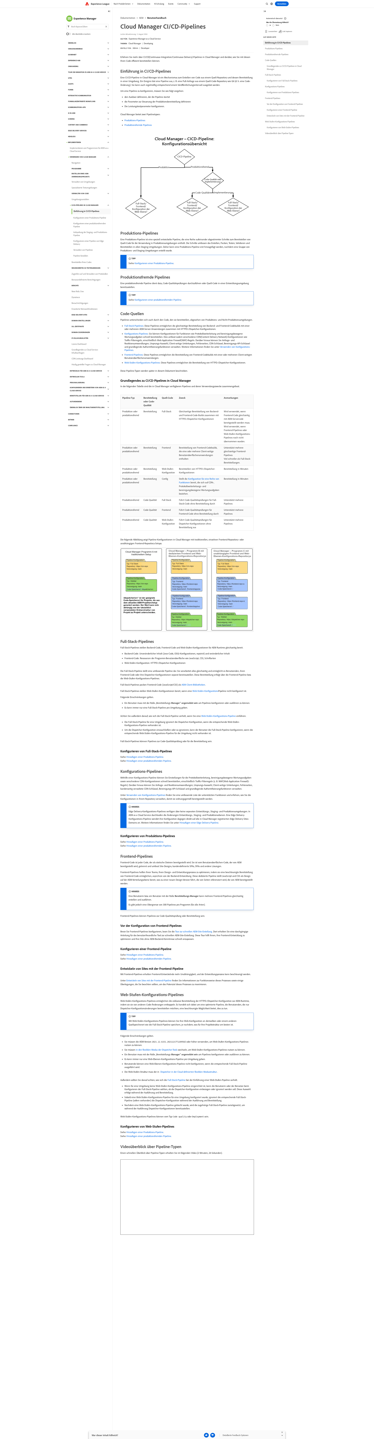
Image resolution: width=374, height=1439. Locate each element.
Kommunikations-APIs (77, 107)
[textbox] (87, 26)
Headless (72, 136)
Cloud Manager (134, 43)
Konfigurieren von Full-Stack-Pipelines (282, 80)
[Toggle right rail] (265, 11)
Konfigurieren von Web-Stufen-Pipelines (283, 127)
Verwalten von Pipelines (83, 250)
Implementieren (74, 142)
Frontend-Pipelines (133, 354)
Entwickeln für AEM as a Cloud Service (86, 371)
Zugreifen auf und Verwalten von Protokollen (90, 274)
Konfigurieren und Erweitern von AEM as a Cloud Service (88, 389)
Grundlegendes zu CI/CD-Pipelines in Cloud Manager (284, 67)
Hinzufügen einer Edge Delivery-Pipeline (199, 822)
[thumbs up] (206, 1435)
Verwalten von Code (80, 193)
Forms (70, 90)
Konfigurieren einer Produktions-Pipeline (154, 263)
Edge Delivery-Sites (79, 315)
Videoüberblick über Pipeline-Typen (279, 133)
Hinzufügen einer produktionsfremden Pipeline (148, 760)
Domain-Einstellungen (81, 321)
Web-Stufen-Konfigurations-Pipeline (218, 715)
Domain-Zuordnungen (81, 332)
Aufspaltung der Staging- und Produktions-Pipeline (90, 234)
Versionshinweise (75, 49)
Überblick (72, 43)
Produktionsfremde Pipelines (138, 124)
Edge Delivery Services (77, 131)
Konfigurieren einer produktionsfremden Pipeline (158, 299)
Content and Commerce (78, 125)
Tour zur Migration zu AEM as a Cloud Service (87, 72)
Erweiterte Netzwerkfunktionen (84, 309)
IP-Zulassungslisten (80, 338)
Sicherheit (72, 55)
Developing (148, 43)
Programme (76, 169)
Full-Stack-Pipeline (177, 1079)
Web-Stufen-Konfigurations (205, 690)
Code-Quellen (270, 60)
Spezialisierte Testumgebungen (84, 187)
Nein (277, 25)
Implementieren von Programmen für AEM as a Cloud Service (89, 149)
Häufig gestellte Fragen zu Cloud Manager (89, 364)
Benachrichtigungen (80, 303)
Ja (270, 25)
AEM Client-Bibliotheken (193, 684)
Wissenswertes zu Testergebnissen (86, 268)
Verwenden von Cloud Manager (83, 157)
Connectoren (73, 414)
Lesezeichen (272, 31)
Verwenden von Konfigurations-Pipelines (145, 795)
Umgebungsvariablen (80, 199)
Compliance (73, 426)
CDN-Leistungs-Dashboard (82, 358)
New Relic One (78, 291)
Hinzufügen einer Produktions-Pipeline (144, 756)
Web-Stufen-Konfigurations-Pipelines (142, 362)
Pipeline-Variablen (80, 255)
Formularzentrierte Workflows (81, 101)
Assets (70, 84)
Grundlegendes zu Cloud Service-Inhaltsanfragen (85, 351)
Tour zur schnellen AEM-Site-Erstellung (193, 931)
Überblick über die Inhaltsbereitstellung (87, 407)
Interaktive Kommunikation (79, 96)
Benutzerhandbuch (156, 17)
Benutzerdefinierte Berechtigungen (86, 279)
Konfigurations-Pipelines (136, 333)
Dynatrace (76, 297)
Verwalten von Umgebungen (83, 181)
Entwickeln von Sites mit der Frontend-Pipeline (149, 980)
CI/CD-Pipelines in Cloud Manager (84, 205)
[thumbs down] (212, 1435)
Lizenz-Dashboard (79, 344)
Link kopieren (287, 31)
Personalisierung (77, 383)
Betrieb (71, 420)
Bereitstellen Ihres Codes (81, 262)
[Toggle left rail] (109, 11)
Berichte (75, 286)
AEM (141, 17)
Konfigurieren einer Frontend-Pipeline (282, 110)
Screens (71, 119)
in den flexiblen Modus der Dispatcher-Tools (156, 1049)
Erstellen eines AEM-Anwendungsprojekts (81, 175)
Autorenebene (76, 402)
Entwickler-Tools (77, 377)
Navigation (76, 162)
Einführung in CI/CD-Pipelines (86, 211)
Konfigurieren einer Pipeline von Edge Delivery (88, 242)
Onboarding (73, 66)
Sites (70, 78)
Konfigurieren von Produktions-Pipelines (283, 92)
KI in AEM (71, 113)
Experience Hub (74, 60)
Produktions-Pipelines (134, 120)
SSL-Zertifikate (78, 326)
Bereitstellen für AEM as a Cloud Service (87, 396)
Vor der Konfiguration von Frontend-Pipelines (285, 104)
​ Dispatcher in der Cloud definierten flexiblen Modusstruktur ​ (188, 1071)
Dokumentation (127, 17)
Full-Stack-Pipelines (133, 325)
